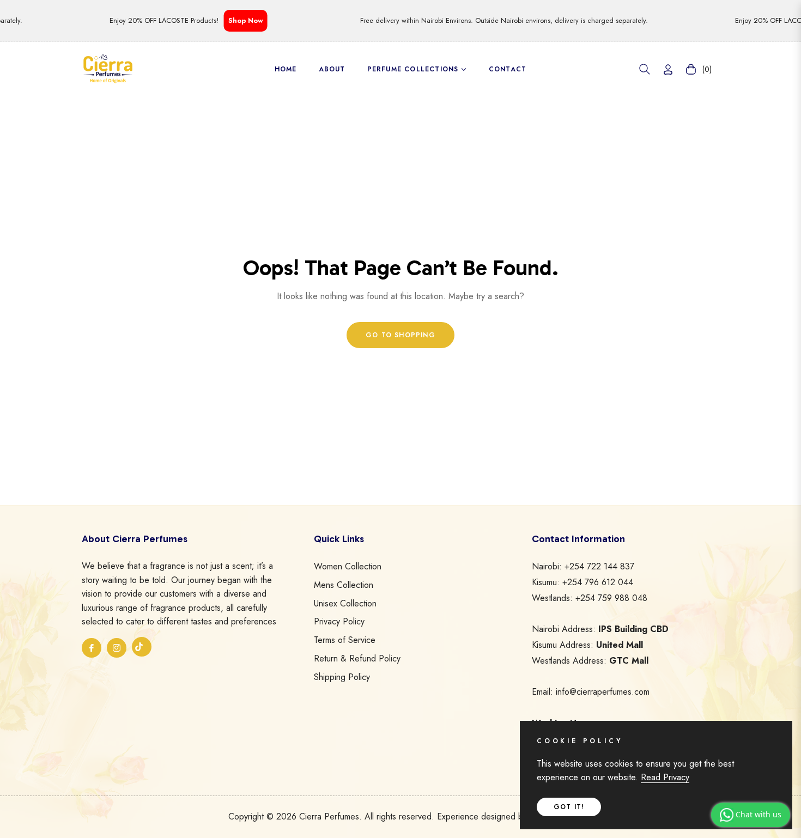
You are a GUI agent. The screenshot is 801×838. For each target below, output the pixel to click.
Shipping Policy (342, 677)
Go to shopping (400, 335)
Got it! (569, 807)
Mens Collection (343, 585)
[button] (645, 69)
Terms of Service (344, 640)
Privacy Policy (339, 621)
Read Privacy (665, 777)
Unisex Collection (345, 603)
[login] (668, 69)
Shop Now (236, 20)
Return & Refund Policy (357, 658)
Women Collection (347, 566)
